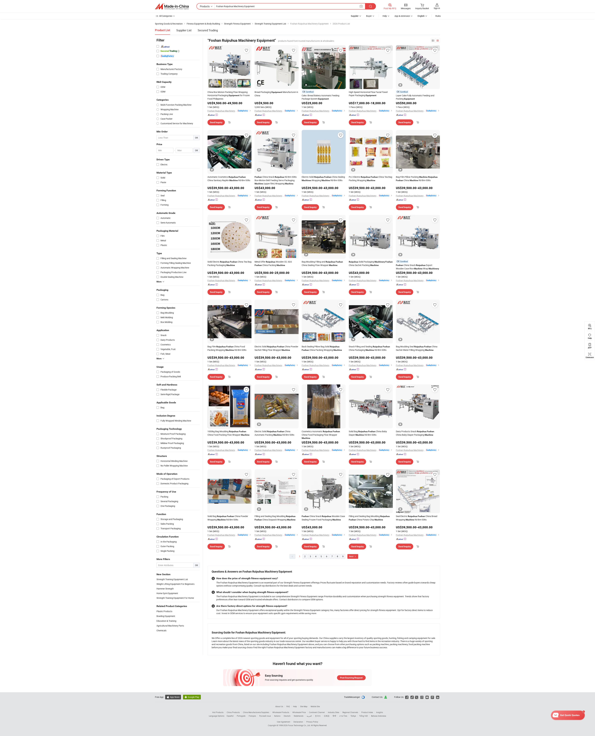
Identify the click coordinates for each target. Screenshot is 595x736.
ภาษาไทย (343, 716)
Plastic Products (164, 611)
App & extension (402, 15)
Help (385, 15)
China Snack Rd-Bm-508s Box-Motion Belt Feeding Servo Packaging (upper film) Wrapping (276, 180)
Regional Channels (350, 712)
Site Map (303, 706)
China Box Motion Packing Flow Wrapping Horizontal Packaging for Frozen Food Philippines (228, 95)
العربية (309, 716)
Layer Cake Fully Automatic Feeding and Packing (415, 97)
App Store (173, 697)
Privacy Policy (312, 721)
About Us (279, 706)
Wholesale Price (299, 712)
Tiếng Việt (363, 716)
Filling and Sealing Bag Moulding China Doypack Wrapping (275, 518)
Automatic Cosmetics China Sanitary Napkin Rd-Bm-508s (228, 178)
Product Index (367, 712)
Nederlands (298, 716)
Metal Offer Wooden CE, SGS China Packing (273, 263)
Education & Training (166, 620)
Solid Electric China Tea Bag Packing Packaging (229, 263)
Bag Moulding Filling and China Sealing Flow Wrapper (322, 263)
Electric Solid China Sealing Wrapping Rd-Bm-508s (323, 178)
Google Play (192, 697)
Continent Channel (317, 712)
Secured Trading (208, 30)
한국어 (318, 716)
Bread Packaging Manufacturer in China (276, 94)
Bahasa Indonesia (378, 716)
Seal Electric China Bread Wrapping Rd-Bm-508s (416, 518)
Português (241, 716)
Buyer (369, 15)
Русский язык (265, 716)
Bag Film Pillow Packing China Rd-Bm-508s (417, 178)
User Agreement (283, 721)
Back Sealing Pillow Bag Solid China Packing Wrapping (322, 348)
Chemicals (161, 630)
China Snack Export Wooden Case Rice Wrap (417, 267)
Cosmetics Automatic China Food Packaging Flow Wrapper (321, 434)
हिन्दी (334, 716)
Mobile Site (315, 706)
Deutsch (287, 716)
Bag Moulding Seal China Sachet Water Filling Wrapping (416, 348)
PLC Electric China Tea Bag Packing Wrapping (370, 178)
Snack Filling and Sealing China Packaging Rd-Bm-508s (369, 348)
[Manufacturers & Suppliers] (172, 6)
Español (230, 716)
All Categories (165, 15)
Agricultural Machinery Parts (170, 625)
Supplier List (184, 30)
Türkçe (353, 716)
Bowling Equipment (165, 616)
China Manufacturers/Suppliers (256, 712)
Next (351, 556)
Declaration (298, 721)
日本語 (326, 716)
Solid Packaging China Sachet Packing (371, 263)
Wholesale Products (280, 712)
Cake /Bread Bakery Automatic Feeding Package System (320, 97)
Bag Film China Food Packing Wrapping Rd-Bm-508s (226, 348)
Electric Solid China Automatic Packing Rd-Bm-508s (274, 433)
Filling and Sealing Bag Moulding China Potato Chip (369, 518)
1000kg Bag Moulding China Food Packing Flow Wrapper (228, 433)
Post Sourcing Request (351, 677)
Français (252, 716)
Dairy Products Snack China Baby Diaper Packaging (415, 433)
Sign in (437, 8)
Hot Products (217, 712)
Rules (438, 15)
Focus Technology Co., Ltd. (299, 725)
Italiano (277, 716)
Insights (379, 712)
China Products (233, 712)
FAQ (288, 706)
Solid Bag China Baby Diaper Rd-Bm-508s (368, 433)
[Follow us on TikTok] (412, 697)
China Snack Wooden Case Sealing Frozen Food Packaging (323, 518)
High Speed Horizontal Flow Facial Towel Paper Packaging (368, 94)
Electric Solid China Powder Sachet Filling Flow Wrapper (276, 348)
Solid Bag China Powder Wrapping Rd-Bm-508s (227, 518)
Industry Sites (333, 712)
